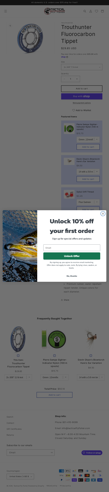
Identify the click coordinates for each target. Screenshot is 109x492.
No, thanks (72, 276)
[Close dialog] (103, 213)
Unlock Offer (72, 256)
